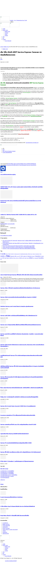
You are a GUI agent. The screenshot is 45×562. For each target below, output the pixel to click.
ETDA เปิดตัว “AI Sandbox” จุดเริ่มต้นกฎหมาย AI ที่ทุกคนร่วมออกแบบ (17, 461)
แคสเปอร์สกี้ (36, 258)
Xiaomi (7, 258)
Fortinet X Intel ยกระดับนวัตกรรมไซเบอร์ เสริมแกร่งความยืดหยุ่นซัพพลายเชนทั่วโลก (19, 248)
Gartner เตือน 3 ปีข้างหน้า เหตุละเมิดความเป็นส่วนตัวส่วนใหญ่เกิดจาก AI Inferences (20, 288)
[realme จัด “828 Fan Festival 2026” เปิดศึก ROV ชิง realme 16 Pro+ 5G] (6, 212)
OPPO (22, 256)
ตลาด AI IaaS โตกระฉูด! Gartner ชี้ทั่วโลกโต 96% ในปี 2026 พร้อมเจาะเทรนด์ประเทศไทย (21, 275)
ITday (8, 256)
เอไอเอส (31, 258)
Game (6, 34)
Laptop (6, 35)
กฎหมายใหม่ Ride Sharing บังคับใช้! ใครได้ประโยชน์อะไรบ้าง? (14, 433)
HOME (4, 29)
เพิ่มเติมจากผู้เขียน (12, 174)
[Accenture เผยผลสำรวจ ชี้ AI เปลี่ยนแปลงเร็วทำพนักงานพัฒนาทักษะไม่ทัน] (3, 412)
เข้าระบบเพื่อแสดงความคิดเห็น (6, 235)
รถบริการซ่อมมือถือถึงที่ (7, 152)
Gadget (6, 33)
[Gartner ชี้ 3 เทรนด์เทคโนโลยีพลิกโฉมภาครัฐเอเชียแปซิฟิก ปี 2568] (3, 440)
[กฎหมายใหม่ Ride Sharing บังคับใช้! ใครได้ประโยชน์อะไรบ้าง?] (3, 431)
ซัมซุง (15, 258)
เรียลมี (25, 258)
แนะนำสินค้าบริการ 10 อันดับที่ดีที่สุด (7, 471)
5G (1, 254)
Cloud (9, 254)
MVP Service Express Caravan (9, 151)
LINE (15, 256)
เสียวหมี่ (28, 258)
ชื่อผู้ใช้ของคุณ (13, 219)
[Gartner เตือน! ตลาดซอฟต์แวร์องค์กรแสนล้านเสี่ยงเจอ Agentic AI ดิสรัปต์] (3, 294)
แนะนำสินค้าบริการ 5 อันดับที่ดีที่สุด (7, 472)
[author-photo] (3, 170)
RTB (26, 256)
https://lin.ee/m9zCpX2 (23, 134)
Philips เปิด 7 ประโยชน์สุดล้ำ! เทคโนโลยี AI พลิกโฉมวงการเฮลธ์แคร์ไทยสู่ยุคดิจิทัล (19, 397)
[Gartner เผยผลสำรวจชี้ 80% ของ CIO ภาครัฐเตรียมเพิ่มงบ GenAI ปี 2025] (3, 422)
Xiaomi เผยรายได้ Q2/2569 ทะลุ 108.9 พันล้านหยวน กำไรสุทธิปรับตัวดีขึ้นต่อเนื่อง (19, 247)
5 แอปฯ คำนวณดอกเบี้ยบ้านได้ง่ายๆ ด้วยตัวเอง (11, 497)
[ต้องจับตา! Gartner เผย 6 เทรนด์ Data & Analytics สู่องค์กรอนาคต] (3, 304)
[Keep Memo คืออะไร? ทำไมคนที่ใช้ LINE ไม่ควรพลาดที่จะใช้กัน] (3, 513)
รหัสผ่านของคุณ (14, 221)
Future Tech (5, 30)
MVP (3, 150)
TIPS (3, 37)
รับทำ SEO (12, 559)
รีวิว (3, 38)
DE (19, 253)
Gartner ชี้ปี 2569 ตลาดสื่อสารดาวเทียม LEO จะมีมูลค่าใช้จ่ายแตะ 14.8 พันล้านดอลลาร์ (20, 452)
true (5, 258)
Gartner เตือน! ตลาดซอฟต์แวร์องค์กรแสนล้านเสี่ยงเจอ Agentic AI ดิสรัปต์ (18, 297)
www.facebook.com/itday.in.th (32, 142)
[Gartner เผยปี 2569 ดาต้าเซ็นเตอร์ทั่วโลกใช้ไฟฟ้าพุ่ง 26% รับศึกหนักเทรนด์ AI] (3, 313)
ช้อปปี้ (13, 258)
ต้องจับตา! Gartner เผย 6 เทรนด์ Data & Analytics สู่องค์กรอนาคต (16, 306)
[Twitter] (6, 64)
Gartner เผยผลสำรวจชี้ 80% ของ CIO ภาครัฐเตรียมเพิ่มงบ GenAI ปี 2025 (18, 424)
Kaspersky (12, 256)
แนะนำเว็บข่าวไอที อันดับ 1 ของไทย (7, 476)
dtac (29, 254)
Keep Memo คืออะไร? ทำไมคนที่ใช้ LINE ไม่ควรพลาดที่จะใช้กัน (14, 515)
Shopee (33, 256)
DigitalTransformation (24, 253)
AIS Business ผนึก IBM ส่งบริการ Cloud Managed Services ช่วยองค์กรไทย (21, 165)
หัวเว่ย (20, 258)
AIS (4, 254)
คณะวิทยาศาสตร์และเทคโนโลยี (11, 561)
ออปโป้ (23, 258)
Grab (40, 253)
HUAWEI (2, 256)
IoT (5, 256)
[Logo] (5, 26)
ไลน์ (1, 259)
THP (3, 258)
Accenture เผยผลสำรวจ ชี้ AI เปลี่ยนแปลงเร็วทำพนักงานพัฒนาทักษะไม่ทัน (17, 415)
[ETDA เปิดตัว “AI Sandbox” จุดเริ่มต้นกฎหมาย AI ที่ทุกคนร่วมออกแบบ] (3, 458)
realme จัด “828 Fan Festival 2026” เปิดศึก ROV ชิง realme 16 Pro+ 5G (18, 214)
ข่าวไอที (4, 39)
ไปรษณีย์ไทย (41, 258)
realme (24, 256)
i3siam (1, 484)
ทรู (18, 258)
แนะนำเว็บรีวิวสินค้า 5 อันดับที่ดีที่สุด (7, 473)
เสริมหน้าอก (2, 479)
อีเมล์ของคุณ (13, 227)
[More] (18, 64)
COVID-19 (12, 253)
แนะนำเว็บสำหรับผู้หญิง (4, 477)
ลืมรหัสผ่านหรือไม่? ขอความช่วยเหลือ (7, 224)
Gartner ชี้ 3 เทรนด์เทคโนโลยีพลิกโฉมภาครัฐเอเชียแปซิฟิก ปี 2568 (16, 443)
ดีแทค (17, 258)
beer (1, 59)
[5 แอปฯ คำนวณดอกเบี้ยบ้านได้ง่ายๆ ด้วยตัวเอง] (3, 494)
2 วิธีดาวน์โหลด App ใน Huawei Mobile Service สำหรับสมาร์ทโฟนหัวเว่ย (21, 163)
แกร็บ (33, 258)
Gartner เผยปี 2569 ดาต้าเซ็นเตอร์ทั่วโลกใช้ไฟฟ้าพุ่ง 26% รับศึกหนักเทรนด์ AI (18, 315)
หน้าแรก (2, 46)
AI (2, 254)
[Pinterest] (10, 64)
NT (19, 256)
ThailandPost (38, 256)
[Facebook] (2, 64)
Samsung (30, 256)
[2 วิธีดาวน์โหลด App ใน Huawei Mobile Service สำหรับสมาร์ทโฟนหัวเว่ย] (3, 504)
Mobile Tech (7, 31)
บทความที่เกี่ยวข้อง (4, 174)
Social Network (8, 41)
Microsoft (17, 256)
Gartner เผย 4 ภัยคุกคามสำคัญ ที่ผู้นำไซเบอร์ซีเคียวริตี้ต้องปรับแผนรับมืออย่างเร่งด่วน (20, 324)
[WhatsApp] (14, 64)
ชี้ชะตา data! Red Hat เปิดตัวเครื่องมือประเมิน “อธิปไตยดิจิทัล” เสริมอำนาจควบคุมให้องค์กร (21, 387)
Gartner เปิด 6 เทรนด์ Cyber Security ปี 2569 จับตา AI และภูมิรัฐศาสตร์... (18, 406)
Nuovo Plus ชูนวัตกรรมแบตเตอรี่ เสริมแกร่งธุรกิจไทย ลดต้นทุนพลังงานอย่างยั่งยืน (19, 246)
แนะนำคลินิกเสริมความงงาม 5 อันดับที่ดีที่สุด (8, 475)
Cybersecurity (16, 253)
